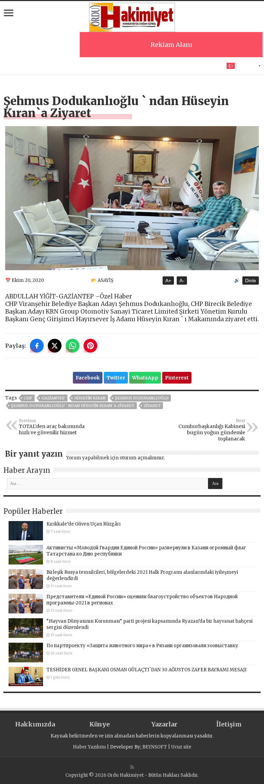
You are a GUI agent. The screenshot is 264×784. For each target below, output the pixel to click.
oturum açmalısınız (142, 458)
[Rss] (132, 767)
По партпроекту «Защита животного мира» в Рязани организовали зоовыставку (142, 646)
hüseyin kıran (90, 398)
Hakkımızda (35, 724)
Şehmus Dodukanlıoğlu (141, 398)
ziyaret (152, 405)
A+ (168, 280)
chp (28, 398)
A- (181, 280)
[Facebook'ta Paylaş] (37, 346)
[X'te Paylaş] (55, 346)
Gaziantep (53, 398)
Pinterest (177, 378)
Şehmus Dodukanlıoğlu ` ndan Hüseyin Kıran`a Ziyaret (72, 405)
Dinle (250, 280)
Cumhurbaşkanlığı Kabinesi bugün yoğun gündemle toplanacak (211, 430)
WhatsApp (145, 378)
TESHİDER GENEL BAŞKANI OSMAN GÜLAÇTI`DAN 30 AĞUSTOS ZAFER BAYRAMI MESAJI (146, 670)
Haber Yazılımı (89, 747)
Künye (99, 724)
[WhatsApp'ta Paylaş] (72, 346)
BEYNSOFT (154, 747)
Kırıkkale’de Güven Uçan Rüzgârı (83, 524)
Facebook (88, 378)
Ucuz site (181, 747)
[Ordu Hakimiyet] (132, 16)
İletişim (229, 724)
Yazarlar (164, 724)
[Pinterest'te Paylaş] (90, 346)
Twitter (116, 378)
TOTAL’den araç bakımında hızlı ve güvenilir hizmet (52, 427)
